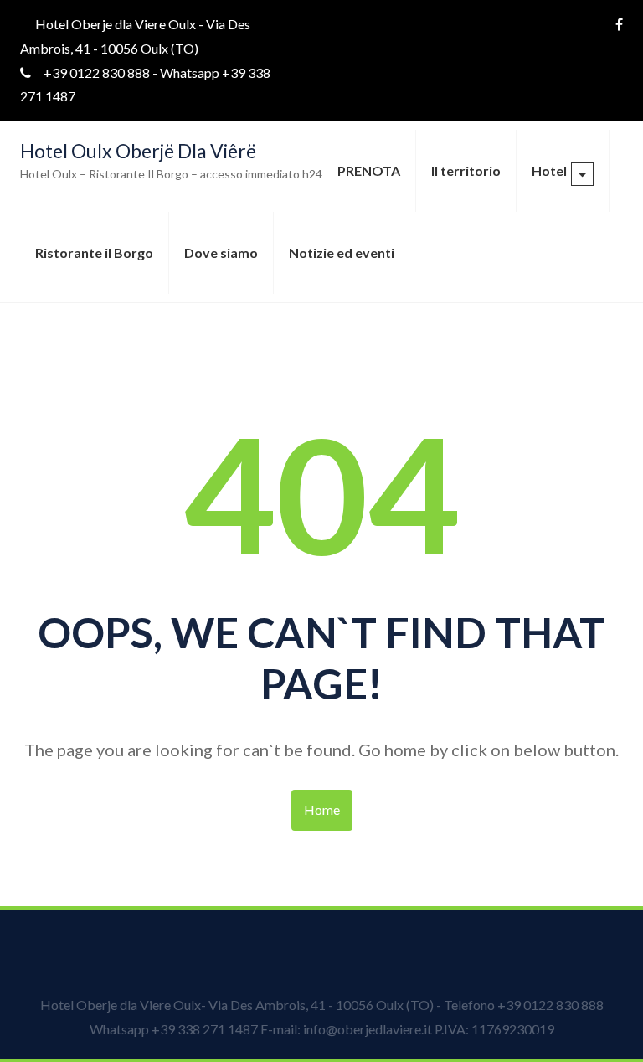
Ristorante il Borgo (94, 252)
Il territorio (466, 170)
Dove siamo (221, 252)
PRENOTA (368, 170)
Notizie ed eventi (341, 252)
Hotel (549, 170)
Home (322, 809)
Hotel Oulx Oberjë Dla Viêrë (138, 150)
